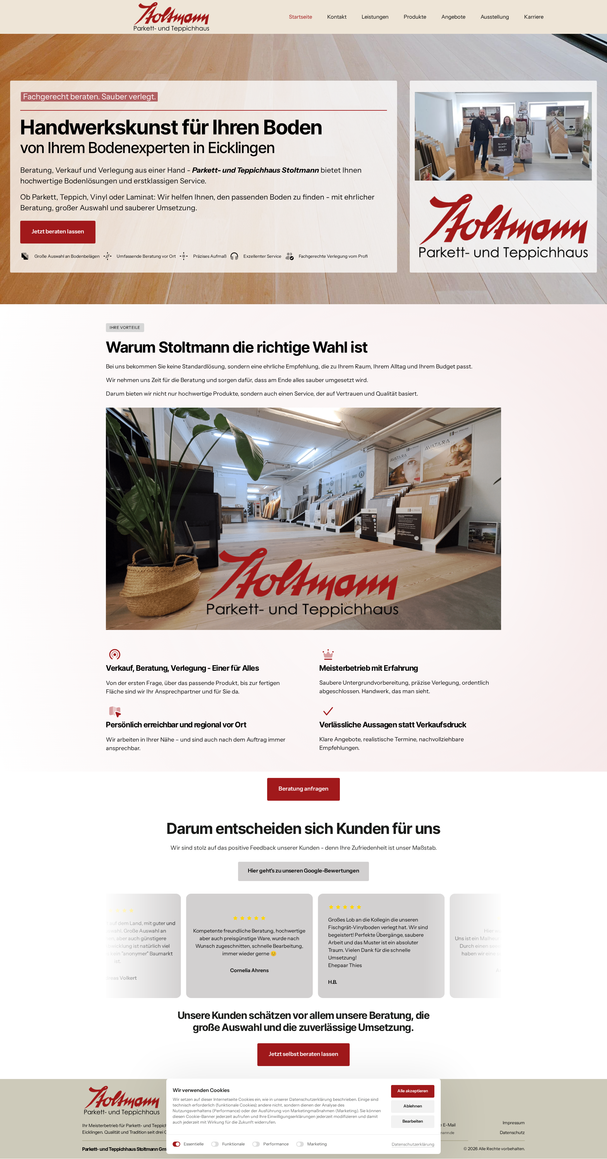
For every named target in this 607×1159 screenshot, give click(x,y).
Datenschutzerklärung (413, 1145)
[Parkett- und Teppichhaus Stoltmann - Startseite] (171, 17)
